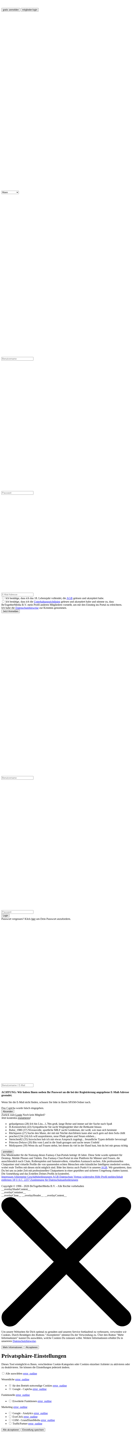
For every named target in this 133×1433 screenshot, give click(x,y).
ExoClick (25, 1416)
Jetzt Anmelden (10, 611)
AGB (69, 598)
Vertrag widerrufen (84, 1176)
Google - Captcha (29, 1389)
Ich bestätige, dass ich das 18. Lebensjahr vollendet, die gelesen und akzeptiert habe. (55, 598)
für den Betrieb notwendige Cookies (39, 1385)
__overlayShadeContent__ (15, 1189)
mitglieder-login (29, 9)
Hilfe (98, 1176)
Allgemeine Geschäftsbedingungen (33, 1176)
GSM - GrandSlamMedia (33, 1420)
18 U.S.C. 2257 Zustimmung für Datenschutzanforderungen (45, 1179)
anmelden (7, 1151)
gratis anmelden (11, 9)
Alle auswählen (13, 1373)
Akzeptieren (32, 1347)
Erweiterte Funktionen (32, 1401)
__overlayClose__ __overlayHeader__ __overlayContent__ (34, 1195)
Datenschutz (66, 1176)
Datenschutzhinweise (27, 607)
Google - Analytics (30, 1413)
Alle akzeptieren (11, 1430)
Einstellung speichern (33, 1430)
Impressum (7, 1176)
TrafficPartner (27, 1423)
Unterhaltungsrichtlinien (47, 601)
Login (5, 915)
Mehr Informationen (12, 1347)
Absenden (8, 1111)
